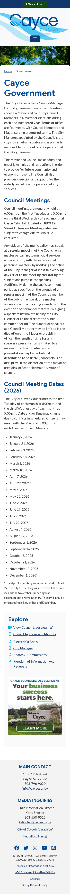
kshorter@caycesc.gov (35, 822)
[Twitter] (26, 848)
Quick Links (35, 4)
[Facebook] (16, 848)
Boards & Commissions (30, 655)
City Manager (23, 648)
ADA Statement (24, 872)
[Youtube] (44, 848)
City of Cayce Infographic (33, 829)
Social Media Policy (44, 872)
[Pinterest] (53, 848)
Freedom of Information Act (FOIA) (35, 865)
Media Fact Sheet (34, 836)
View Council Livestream (32, 627)
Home (8, 71)
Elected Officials (25, 642)
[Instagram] (35, 848)
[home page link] (33, 22)
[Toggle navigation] (35, 38)
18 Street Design (39, 885)
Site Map (35, 878)
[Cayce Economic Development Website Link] (35, 705)
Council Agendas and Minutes (34, 634)
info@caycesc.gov (35, 788)
